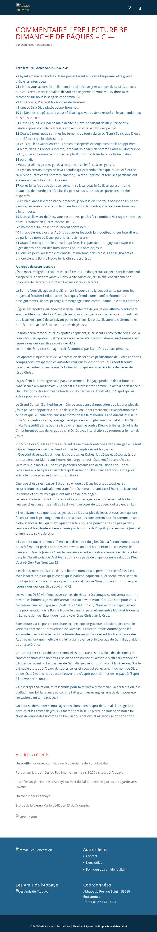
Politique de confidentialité (105, 869)
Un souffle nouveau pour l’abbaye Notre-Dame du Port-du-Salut (62, 763)
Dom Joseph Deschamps (36, 44)
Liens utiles (94, 862)
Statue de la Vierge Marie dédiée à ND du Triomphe (53, 805)
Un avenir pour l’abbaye (33, 796)
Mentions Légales (83, 926)
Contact (91, 856)
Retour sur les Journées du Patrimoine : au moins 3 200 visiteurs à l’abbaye (69, 772)
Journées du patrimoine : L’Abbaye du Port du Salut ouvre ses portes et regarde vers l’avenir (76, 784)
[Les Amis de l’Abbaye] (32, 891)
